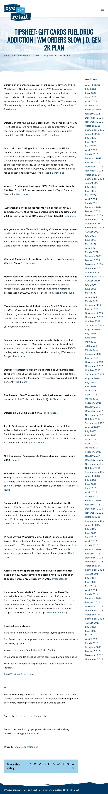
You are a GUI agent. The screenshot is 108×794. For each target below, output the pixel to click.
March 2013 (91, 643)
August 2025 (92, 134)
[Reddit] (44, 764)
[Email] (68, 768)
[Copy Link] (73, 768)
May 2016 (90, 488)
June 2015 (91, 533)
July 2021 (90, 235)
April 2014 (91, 590)
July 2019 (90, 333)
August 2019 (92, 329)
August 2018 (92, 378)
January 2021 (92, 260)
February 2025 (93, 158)
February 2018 (93, 402)
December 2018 (94, 362)
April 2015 (91, 541)
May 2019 (90, 341)
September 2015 (94, 521)
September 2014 (94, 569)
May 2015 (90, 537)
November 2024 (94, 170)
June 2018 (91, 386)
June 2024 (91, 191)
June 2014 (91, 582)
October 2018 (92, 370)
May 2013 (90, 635)
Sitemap (43, 789)
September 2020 (94, 276)
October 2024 (92, 174)
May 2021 (90, 244)
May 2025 (90, 146)
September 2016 (94, 472)
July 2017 (90, 431)
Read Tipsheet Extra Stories (19, 674)
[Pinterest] (68, 764)
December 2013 (94, 606)
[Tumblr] (63, 764)
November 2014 (94, 561)
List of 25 (16, 460)
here (46, 716)
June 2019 (91, 337)
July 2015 (90, 529)
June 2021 (91, 239)
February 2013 (93, 647)
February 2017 (93, 451)
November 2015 (94, 512)
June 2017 (91, 435)
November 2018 (94, 366)
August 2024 (92, 182)
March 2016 (91, 496)
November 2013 (94, 610)
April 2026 (91, 101)
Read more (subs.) (65, 292)
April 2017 (91, 443)
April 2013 (91, 639)
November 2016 (94, 464)
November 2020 (94, 268)
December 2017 (94, 411)
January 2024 (92, 211)
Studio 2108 (73, 789)
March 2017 (91, 447)
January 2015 (92, 553)
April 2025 (91, 150)
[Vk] (72, 764)
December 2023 (94, 215)
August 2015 (92, 525)
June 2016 (91, 484)
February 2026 (93, 109)
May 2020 (90, 292)
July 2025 (90, 138)
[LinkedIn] (49, 764)
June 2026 (91, 93)
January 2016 (92, 504)
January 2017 (92, 455)
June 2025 (91, 142)
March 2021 (91, 252)
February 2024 (93, 207)
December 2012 (94, 655)
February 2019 (93, 354)
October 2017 (92, 419)
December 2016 (94, 459)
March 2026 (91, 105)
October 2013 (92, 614)
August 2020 (92, 280)
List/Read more (57, 399)
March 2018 (91, 398)
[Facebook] (30, 764)
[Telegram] (58, 764)
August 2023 (92, 231)
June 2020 (91, 288)
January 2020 (92, 309)
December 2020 (94, 264)
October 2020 (92, 272)
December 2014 (94, 557)
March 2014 (91, 594)
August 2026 (92, 85)
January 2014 (92, 602)
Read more (10, 109)
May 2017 (90, 439)
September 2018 (94, 374)
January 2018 (92, 406)
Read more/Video (54, 172)
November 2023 (94, 219)
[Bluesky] (39, 764)
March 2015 (91, 545)
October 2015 (92, 516)
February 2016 (93, 500)
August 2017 (92, 427)
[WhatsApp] (54, 764)
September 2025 (94, 129)
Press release (52, 135)
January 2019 (92, 358)
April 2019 (91, 345)
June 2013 (91, 631)
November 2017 (94, 415)
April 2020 (91, 297)
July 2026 (90, 89)
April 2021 (91, 248)
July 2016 (90, 480)
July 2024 (90, 187)
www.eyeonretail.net (26, 746)
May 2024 (90, 195)
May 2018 (90, 390)
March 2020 (91, 301)
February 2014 (93, 598)
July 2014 (90, 578)
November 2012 (94, 659)
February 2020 (93, 305)
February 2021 (93, 256)
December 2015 (94, 508)
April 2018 (91, 394)
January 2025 (92, 162)
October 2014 (92, 565)
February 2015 (93, 549)
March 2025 (91, 154)
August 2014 (92, 573)
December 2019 (94, 313)
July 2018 (90, 382)
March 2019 (91, 349)
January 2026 (92, 113)
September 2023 (94, 227)
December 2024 (94, 166)
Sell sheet (50, 322)
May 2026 (90, 97)
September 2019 (94, 325)
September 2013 (94, 618)
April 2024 (91, 199)
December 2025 (94, 117)
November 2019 (94, 317)
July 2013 (90, 626)
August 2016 (92, 476)
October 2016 (92, 468)
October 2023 (92, 223)
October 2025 (92, 125)
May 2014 (90, 586)
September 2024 (94, 178)
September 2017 (94, 423)
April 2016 (91, 492)
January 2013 (92, 651)
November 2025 (94, 121)
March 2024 (91, 203)
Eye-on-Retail (63, 55)
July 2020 (90, 284)
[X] (35, 764)
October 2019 (92, 321)
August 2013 (92, 622)
